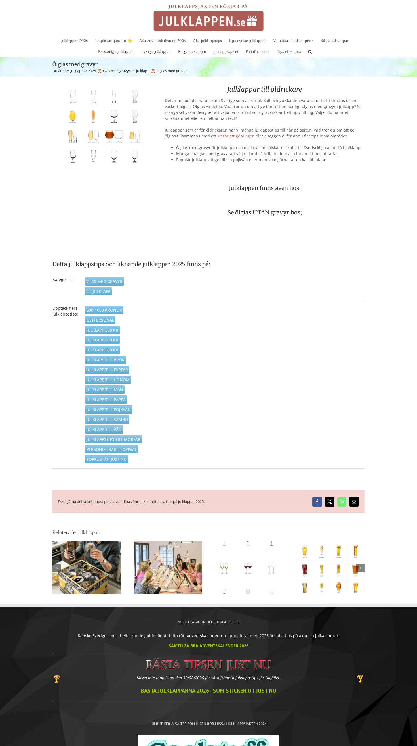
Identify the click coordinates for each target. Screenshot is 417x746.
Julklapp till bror (106, 359)
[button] (310, 51)
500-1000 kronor (104, 310)
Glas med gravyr (104, 281)
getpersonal (100, 320)
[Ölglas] (330, 567)
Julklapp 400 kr (102, 340)
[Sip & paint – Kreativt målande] (168, 567)
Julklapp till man (105, 389)
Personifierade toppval (112, 449)
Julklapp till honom (108, 379)
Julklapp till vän (104, 429)
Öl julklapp (98, 291)
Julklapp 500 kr (102, 350)
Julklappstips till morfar (113, 439)
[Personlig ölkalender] (86, 567)
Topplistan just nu (107, 459)
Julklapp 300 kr (102, 330)
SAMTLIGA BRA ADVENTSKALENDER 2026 (208, 645)
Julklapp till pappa (106, 399)
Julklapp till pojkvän (109, 409)
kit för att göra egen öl (238, 136)
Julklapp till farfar (107, 369)
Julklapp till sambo (107, 419)
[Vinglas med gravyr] (249, 567)
